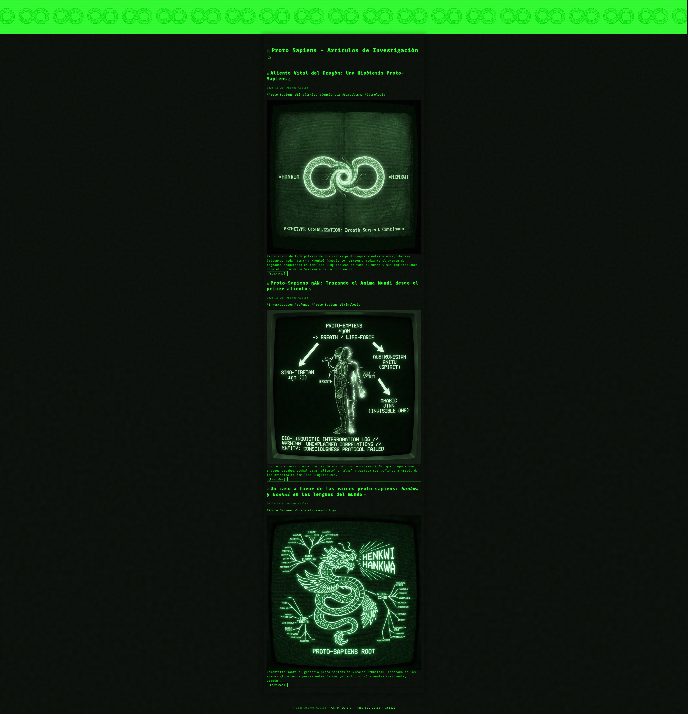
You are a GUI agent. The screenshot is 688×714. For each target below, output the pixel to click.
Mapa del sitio (368, 707)
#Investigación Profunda (288, 305)
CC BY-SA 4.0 (341, 707)
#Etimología (375, 95)
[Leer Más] (276, 273)
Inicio (390, 707)
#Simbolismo (352, 95)
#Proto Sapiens (280, 95)
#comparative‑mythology (315, 510)
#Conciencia (329, 95)
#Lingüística (306, 95)
